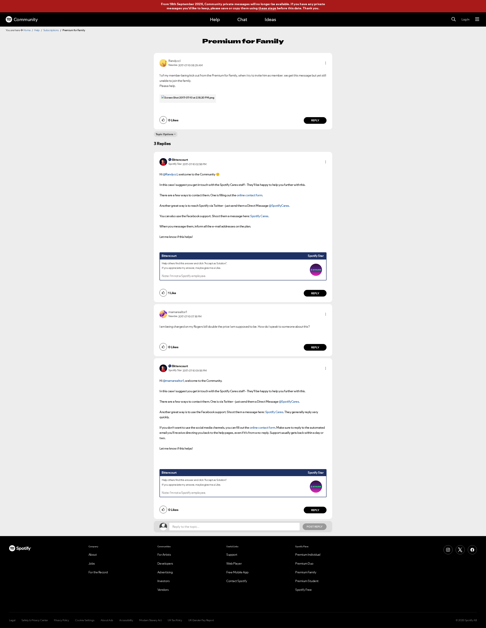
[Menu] (477, 19)
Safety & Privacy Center (34, 620)
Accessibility (126, 620)
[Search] (453, 19)
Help (215, 19)
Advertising (165, 572)
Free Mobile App (237, 572)
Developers (165, 563)
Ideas (270, 19)
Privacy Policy (61, 620)
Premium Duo (304, 563)
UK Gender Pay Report (201, 620)
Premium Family (305, 572)
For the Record (98, 572)
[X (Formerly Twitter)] (460, 549)
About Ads (107, 620)
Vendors (163, 590)
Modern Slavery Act (150, 620)
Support (231, 554)
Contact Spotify (236, 581)
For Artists (164, 554)
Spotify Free (303, 590)
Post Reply (315, 527)
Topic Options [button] (164, 134)
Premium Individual (307, 554)
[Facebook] (472, 549)
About (92, 554)
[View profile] (163, 63)
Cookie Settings (85, 620)
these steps (267, 8)
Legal (12, 620)
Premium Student (307, 581)
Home (27, 30)
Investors (163, 581)
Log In (465, 19)
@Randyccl (170, 174)
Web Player (234, 563)
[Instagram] (448, 549)
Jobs (91, 563)
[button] (325, 63)
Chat (242, 19)
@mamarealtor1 (173, 381)
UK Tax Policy (175, 620)
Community (26, 19)
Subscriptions (51, 30)
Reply (315, 120)
